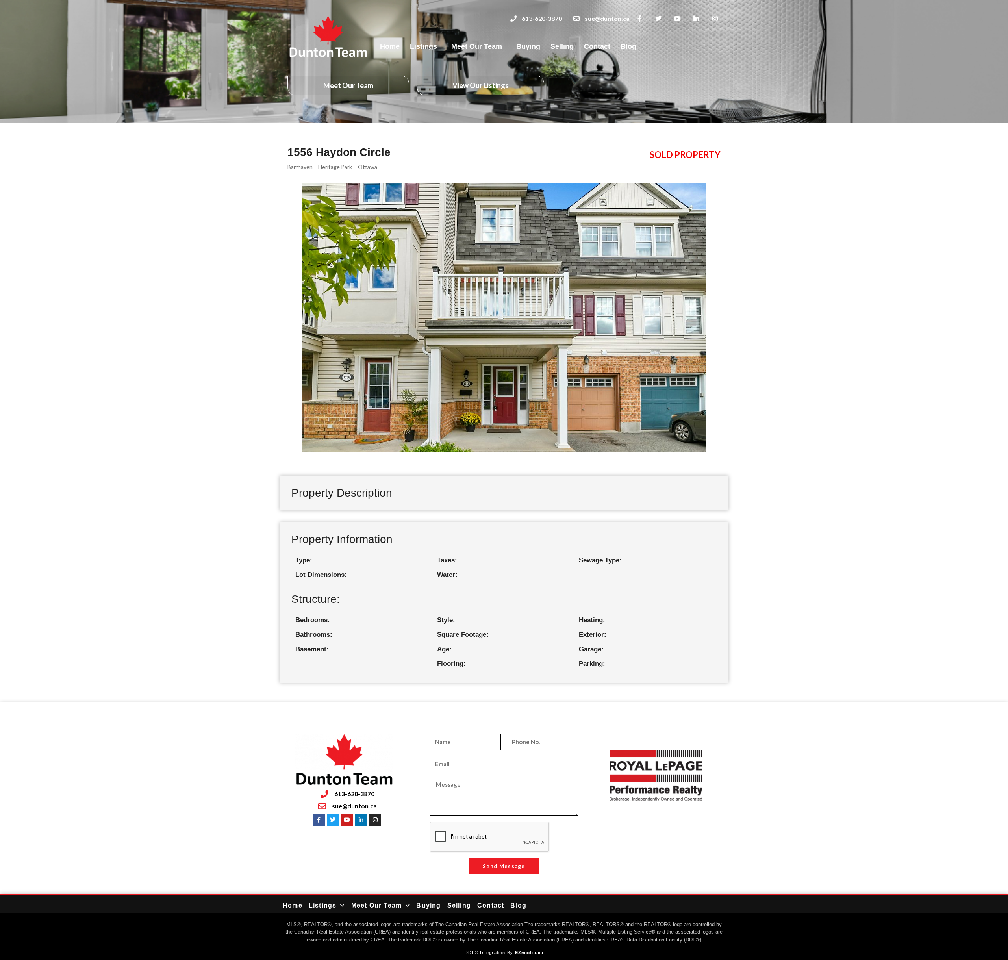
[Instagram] (715, 19)
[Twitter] (658, 19)
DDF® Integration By (490, 952)
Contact (597, 46)
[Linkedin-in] (696, 19)
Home (390, 46)
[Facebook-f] (640, 19)
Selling (562, 46)
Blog (628, 46)
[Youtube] (677, 19)
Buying (528, 46)
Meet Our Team (476, 46)
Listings (423, 46)
